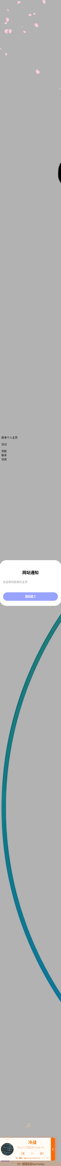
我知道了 (30, 596)
